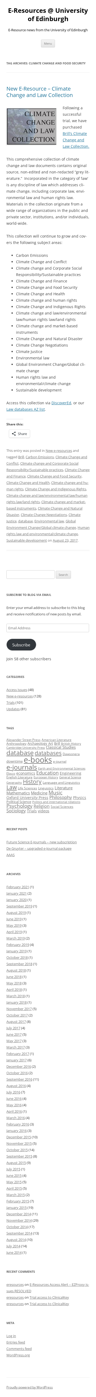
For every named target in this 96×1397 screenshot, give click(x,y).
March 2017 (15, 1047)
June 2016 (14, 1098)
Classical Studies (61, 747)
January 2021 (16, 893)
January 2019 (16, 951)
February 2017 (17, 1053)
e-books (38, 759)
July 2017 (13, 1028)
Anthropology (16, 744)
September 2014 (19, 1233)
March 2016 (15, 1117)
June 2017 (14, 1034)
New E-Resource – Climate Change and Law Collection (39, 92)
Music (55, 792)
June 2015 (14, 1175)
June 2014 (14, 1252)
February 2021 (17, 886)
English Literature (19, 777)
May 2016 (14, 1105)
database (25, 521)
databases (48, 753)
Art (50, 743)
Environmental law (49, 521)
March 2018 (15, 996)
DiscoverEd (61, 402)
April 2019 (14, 931)
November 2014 (19, 1220)
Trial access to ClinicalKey (49, 1297)
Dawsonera (71, 754)
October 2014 (17, 1226)
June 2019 (14, 919)
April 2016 (14, 1111)
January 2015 (16, 1207)
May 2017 (14, 1040)
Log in (11, 1335)
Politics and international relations (56, 802)
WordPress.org (18, 1355)
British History (71, 744)
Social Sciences (62, 806)
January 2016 (16, 1130)
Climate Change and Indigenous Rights (55, 489)
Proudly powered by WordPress (29, 1387)
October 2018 (17, 957)
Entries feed (15, 1342)
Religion (42, 806)
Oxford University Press (27, 797)
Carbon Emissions (40, 457)
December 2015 (18, 1137)
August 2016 (16, 1085)
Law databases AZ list (25, 409)
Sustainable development (26, 540)
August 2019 (16, 912)
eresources (15, 1284)
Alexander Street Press (23, 740)
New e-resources (59, 450)
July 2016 (13, 1092)
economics (25, 773)
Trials (10, 702)
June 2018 (14, 976)
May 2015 (14, 1181)
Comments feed (19, 1348)
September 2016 (19, 1079)
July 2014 (13, 1246)
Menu (48, 43)
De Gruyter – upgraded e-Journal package (38, 848)
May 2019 (14, 925)
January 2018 (16, 1002)
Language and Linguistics (61, 783)
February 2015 (17, 1201)
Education (47, 773)
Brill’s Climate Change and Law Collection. (76, 140)
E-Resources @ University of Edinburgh (48, 14)
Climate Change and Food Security (54, 476)
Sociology (16, 810)
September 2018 (19, 963)
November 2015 (19, 1143)
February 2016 (17, 1124)
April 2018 (14, 989)
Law (11, 787)
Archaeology (37, 743)
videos (43, 810)
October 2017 (17, 1015)
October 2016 (17, 1072)
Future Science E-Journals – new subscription (41, 842)
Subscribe (21, 644)
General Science (70, 777)
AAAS (10, 854)
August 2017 (16, 1021)
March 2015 (15, 1194)
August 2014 (16, 1239)
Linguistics (46, 788)
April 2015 (14, 1188)
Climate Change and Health (28, 482)
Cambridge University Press (25, 748)
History (32, 781)
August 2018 (16, 970)
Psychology (19, 805)
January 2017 (16, 1060)
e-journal (59, 761)
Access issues (16, 689)
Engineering (70, 773)
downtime (14, 761)
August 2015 (16, 1162)
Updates (13, 709)
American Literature (56, 740)
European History (46, 777)
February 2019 (17, 944)
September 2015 (19, 1156)
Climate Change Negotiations (44, 514)
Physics (79, 797)
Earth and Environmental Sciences (61, 768)
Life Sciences (27, 788)
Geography (14, 783)
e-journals (21, 766)
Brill (21, 457)
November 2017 (19, 1008)
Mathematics (18, 792)
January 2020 (16, 899)
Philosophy (60, 797)
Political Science (18, 801)
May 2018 (14, 983)
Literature (64, 787)
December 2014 (18, 1214)
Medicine (39, 792)
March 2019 (15, 938)
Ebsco (10, 773)
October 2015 (17, 1149)
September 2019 (19, 906)
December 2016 (18, 1066)
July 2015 (13, 1169)
